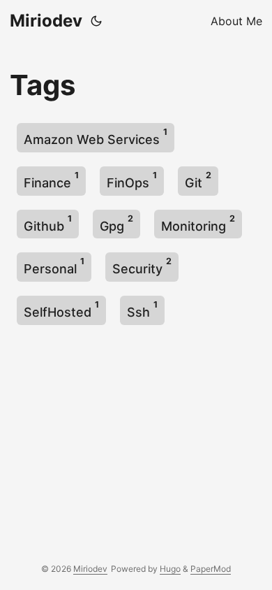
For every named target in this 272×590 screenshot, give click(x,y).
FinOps (132, 180)
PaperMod (210, 568)
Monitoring (198, 223)
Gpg (116, 223)
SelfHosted (61, 309)
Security (142, 266)
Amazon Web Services (95, 137)
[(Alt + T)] (96, 21)
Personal (54, 266)
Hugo (170, 568)
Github (48, 223)
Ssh (142, 309)
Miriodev (46, 20)
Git (198, 180)
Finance (51, 180)
